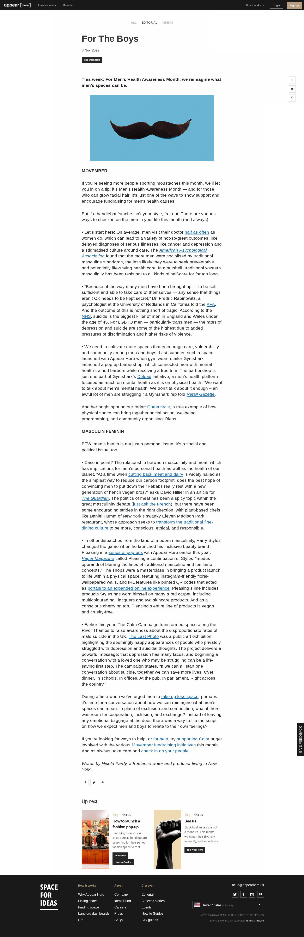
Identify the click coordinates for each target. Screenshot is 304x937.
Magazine (68, 5)
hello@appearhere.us (248, 885)
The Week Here (92, 59)
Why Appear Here (91, 894)
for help (160, 738)
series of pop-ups (126, 552)
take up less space (180, 696)
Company (121, 894)
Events (146, 907)
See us (190, 821)
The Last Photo (144, 636)
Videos (167, 22)
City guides (149, 920)
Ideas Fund (122, 901)
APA (211, 304)
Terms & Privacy (255, 920)
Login (276, 5)
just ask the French (152, 504)
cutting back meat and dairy (155, 474)
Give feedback (300, 739)
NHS (86, 316)
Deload (144, 376)
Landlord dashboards (93, 913)
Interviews (120, 855)
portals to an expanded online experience (129, 588)
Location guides (47, 5)
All (134, 22)
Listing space (88, 901)
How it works (253, 5)
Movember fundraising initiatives (164, 744)
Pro (80, 920)
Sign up (294, 5)
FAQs (118, 920)
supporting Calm (193, 738)
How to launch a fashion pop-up (126, 824)
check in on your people (165, 750)
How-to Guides (123, 862)
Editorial (149, 22)
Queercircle (158, 406)
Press (118, 913)
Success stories (153, 901)
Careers (120, 907)
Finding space (88, 907)
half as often (197, 232)
